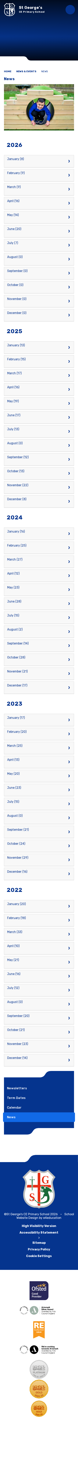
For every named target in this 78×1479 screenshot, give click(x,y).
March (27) (14, 559)
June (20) (14, 229)
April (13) (13, 759)
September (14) (18, 643)
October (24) (16, 843)
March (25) (14, 745)
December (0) (16, 313)
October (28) (16, 657)
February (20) (17, 731)
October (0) (15, 285)
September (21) (18, 829)
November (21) (17, 671)
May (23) (13, 587)
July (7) (12, 243)
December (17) (17, 685)
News (44, 71)
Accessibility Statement (39, 1232)
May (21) (13, 960)
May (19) (13, 401)
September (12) (18, 457)
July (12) (13, 988)
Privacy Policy (39, 1249)
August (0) (15, 257)
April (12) (13, 573)
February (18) (16, 918)
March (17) (14, 373)
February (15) (16, 359)
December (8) (16, 499)
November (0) (16, 299)
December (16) (17, 871)
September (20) (18, 1016)
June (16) (13, 974)
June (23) (14, 787)
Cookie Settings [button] (39, 1256)
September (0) (17, 271)
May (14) (13, 215)
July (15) (13, 615)
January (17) (16, 717)
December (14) (17, 1058)
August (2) (15, 629)
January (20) (16, 904)
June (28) (14, 601)
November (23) (17, 1044)
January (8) (15, 159)
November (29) (17, 857)
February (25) (16, 545)
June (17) (13, 415)
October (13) (15, 471)
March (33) (14, 932)
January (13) (16, 345)
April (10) (13, 946)
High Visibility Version (39, 1226)
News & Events (26, 71)
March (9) (14, 187)
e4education (52, 1218)
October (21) (16, 1030)
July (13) (13, 429)
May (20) (13, 773)
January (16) (16, 531)
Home (7, 71)
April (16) (13, 201)
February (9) (16, 173)
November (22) (17, 485)
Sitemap (39, 1243)
